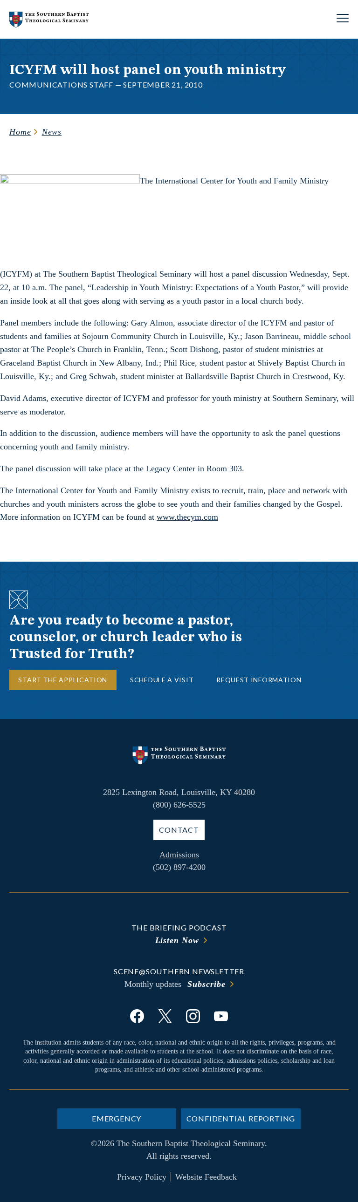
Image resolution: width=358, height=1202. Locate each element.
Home (20, 131)
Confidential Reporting (241, 1118)
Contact (179, 829)
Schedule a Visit (161, 680)
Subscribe (206, 984)
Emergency (116, 1118)
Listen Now (177, 940)
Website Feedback (206, 1177)
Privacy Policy (141, 1177)
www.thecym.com (187, 517)
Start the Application (62, 680)
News (52, 131)
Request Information (258, 680)
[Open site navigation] (343, 19)
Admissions (179, 854)
